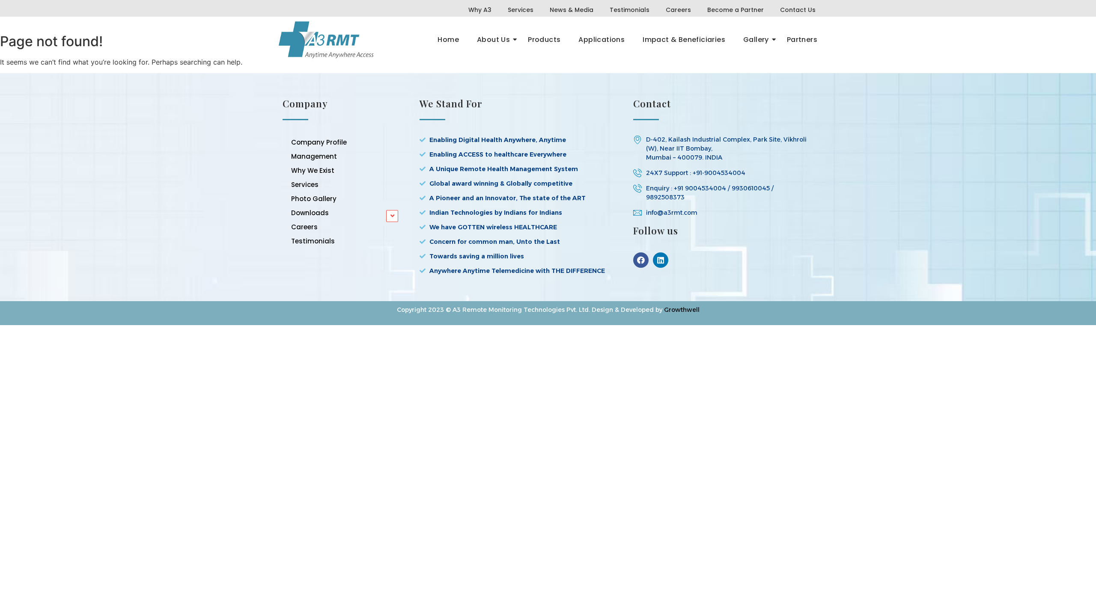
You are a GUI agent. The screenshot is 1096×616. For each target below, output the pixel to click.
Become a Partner (735, 10)
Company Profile (319, 142)
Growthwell (682, 310)
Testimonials (629, 10)
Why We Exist (312, 170)
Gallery (756, 39)
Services (520, 10)
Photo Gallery (314, 198)
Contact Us (798, 10)
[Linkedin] (660, 260)
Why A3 (479, 10)
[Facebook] (641, 260)
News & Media (571, 10)
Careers (678, 10)
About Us (493, 39)
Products (544, 39)
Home (448, 39)
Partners (802, 39)
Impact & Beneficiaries (684, 39)
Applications (601, 39)
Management (314, 156)
